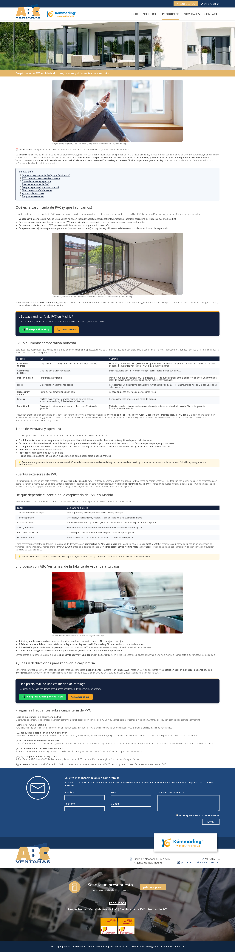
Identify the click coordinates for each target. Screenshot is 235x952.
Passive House (77, 909)
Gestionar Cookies (119, 946)
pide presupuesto (153, 887)
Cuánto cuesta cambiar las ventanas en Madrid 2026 (84, 764)
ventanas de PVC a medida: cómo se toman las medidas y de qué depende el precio (97, 462)
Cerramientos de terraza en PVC (150, 764)
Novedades (192, 14)
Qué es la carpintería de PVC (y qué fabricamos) (46, 175)
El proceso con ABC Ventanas (37, 190)
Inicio (134, 14)
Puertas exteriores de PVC (35, 184)
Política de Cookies (97, 946)
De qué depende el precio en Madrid (40, 187)
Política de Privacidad (209, 815)
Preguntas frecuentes (33, 196)
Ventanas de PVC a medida (45, 764)
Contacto (211, 14)
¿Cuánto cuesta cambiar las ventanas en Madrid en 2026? (122, 556)
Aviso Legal (55, 946)
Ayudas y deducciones (33, 193)
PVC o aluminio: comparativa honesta (41, 178)
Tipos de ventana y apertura (36, 181)
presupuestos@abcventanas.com (200, 862)
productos (117, 903)
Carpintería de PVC (132, 909)
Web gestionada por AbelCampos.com (165, 946)
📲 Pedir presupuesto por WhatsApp (42, 696)
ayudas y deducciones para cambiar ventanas (139, 672)
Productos (170, 14)
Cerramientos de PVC (103, 909)
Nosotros (150, 14)
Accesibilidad (137, 946)
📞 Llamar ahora (66, 329)
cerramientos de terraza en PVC (167, 462)
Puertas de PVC (157, 909)
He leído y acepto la (199, 815)
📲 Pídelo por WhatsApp (35, 329)
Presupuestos (185, 3)
